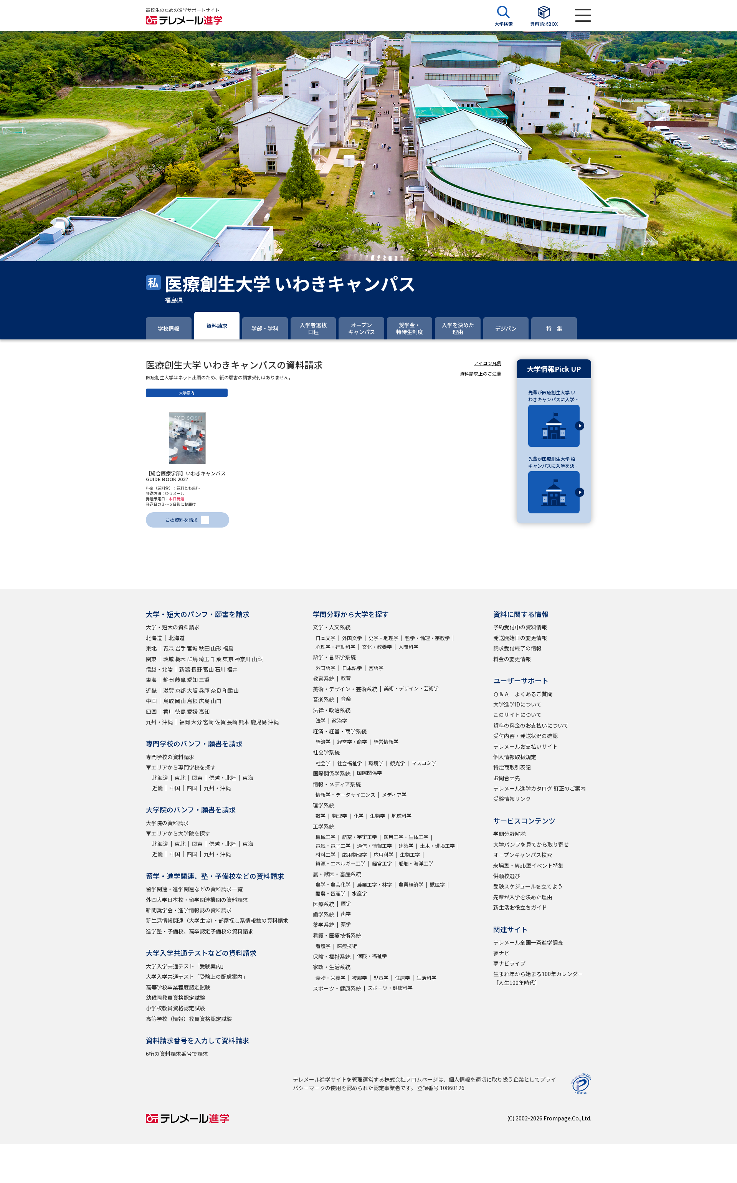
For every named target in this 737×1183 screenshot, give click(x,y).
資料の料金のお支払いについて (530, 725)
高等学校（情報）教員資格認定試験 (189, 1019)
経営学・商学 (352, 741)
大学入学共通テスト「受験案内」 (186, 966)
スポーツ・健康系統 (337, 988)
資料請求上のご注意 (480, 373)
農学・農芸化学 (333, 884)
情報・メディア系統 (337, 784)
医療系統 (323, 904)
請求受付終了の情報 (517, 648)
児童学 (380, 977)
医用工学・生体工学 (405, 837)
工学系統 (323, 826)
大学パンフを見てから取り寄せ (531, 844)
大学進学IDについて (517, 704)
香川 (168, 711)
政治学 (339, 720)
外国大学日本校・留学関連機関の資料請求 (197, 899)
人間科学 (408, 646)
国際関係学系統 (331, 773)
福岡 (184, 722)
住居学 (402, 977)
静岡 (168, 679)
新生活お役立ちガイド (520, 907)
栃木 (180, 659)
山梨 (257, 659)
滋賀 (168, 690)
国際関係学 (369, 772)
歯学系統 (323, 914)
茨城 (168, 659)
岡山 (180, 701)
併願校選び (506, 876)
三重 (204, 679)
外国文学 (352, 638)
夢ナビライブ (509, 963)
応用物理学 (354, 854)
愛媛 (192, 711)
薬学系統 (323, 924)
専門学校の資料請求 (170, 757)
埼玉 (204, 659)
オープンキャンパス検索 (522, 855)
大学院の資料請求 (167, 823)
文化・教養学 (377, 646)
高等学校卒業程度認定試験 (178, 987)
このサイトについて (517, 714)
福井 (232, 669)
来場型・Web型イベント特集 (528, 865)
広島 (204, 701)
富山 (208, 669)
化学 (359, 815)
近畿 (151, 690)
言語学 (375, 668)
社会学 (323, 763)
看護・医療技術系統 (337, 935)
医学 (346, 903)
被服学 (359, 977)
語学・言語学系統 (334, 657)
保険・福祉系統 (331, 956)
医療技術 (347, 946)
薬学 (346, 924)
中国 (151, 701)
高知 (204, 711)
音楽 (346, 698)
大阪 (192, 690)
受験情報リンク (512, 798)
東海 (151, 679)
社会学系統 (326, 752)
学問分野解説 (509, 833)
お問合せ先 (506, 778)
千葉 (216, 659)
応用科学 (383, 854)
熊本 (244, 722)
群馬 (192, 659)
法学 (321, 720)
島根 (192, 701)
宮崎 (208, 722)
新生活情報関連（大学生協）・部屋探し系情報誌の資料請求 (217, 920)
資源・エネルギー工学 (340, 863)
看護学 (323, 946)
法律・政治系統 (331, 710)
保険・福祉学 (372, 956)
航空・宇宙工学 (359, 837)
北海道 (154, 638)
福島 (228, 648)
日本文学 (325, 638)
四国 (151, 711)
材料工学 (325, 854)
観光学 (397, 763)
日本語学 (352, 668)
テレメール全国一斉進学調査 (528, 942)
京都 (180, 690)
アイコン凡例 (487, 363)
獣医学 (437, 884)
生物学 (377, 815)
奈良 (216, 690)
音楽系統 (323, 699)
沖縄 (273, 722)
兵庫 (204, 690)
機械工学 (325, 837)
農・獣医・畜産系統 (337, 874)
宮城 (192, 648)
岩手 (180, 648)
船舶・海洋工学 (415, 863)
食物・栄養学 (330, 977)
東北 (151, 648)
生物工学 (410, 854)
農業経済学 (410, 884)
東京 (228, 659)
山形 (216, 648)
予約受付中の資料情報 (520, 627)
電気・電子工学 (333, 845)
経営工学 (382, 863)
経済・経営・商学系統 (340, 731)
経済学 (323, 741)
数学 (321, 815)
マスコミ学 (423, 763)
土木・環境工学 (437, 845)
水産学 (359, 893)
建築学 (405, 845)
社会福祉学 (349, 763)
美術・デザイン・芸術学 (411, 688)
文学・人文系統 (331, 627)
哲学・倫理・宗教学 (427, 638)
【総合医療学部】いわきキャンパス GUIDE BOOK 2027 (186, 476)
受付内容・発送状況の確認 (525, 736)
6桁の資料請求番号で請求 (177, 1053)
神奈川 (243, 659)
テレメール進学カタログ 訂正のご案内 (539, 788)
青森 (168, 648)
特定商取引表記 (512, 767)
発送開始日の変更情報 (520, 638)
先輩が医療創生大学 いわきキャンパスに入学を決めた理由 (553, 396)
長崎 (232, 722)
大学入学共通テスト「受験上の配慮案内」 (197, 976)
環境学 (375, 763)
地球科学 (401, 815)
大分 (196, 722)
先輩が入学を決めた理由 (522, 897)
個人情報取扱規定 (514, 757)
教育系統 (323, 678)
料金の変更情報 (512, 659)
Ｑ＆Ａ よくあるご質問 (522, 694)
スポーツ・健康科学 (390, 987)
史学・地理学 (383, 638)
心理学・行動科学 (335, 646)
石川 (220, 669)
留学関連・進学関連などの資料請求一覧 (194, 889)
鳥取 (168, 701)
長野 (196, 669)
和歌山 (231, 690)
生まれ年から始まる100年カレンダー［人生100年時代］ (538, 978)
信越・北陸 (159, 669)
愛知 (192, 679)
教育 (346, 678)
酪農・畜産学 (330, 893)
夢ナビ (501, 953)
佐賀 (220, 722)
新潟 (184, 669)
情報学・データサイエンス (345, 794)
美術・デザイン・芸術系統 (345, 689)
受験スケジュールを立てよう (528, 886)
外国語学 (325, 668)
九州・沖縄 (159, 722)
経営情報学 (385, 741)
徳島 (180, 711)
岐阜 (180, 679)
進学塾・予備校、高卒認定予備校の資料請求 (199, 931)
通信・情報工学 (374, 845)
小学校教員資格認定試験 (175, 1008)
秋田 (204, 648)
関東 (151, 659)
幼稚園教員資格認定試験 (175, 997)
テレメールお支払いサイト (525, 746)
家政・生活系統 (331, 967)
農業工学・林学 (374, 884)
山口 (216, 701)
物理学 (339, 815)
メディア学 (394, 794)
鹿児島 (259, 722)
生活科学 (426, 977)
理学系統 (323, 805)
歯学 (346, 913)
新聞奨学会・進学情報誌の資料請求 (189, 910)
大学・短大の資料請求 (173, 627)
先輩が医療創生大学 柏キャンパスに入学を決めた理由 (553, 462)
